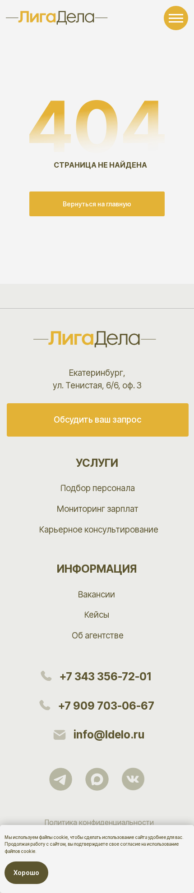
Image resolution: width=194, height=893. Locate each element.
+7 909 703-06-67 (106, 705)
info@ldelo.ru (109, 734)
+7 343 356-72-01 (105, 676)
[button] (98, 420)
